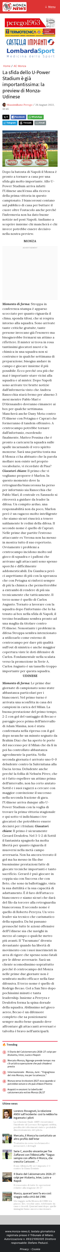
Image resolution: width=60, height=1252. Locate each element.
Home (6, 66)
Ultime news (10, 1103)
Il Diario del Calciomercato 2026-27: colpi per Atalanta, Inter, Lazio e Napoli (35, 1177)
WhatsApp (37, 117)
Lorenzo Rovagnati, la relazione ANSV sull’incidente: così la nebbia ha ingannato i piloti (35, 1114)
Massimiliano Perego (19, 104)
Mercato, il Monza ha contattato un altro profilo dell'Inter (35, 1137)
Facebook (20, 117)
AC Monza (20, 66)
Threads (27, 123)
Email (41, 123)
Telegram (11, 123)
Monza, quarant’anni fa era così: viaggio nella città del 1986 (33, 1195)
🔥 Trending (9, 1044)
